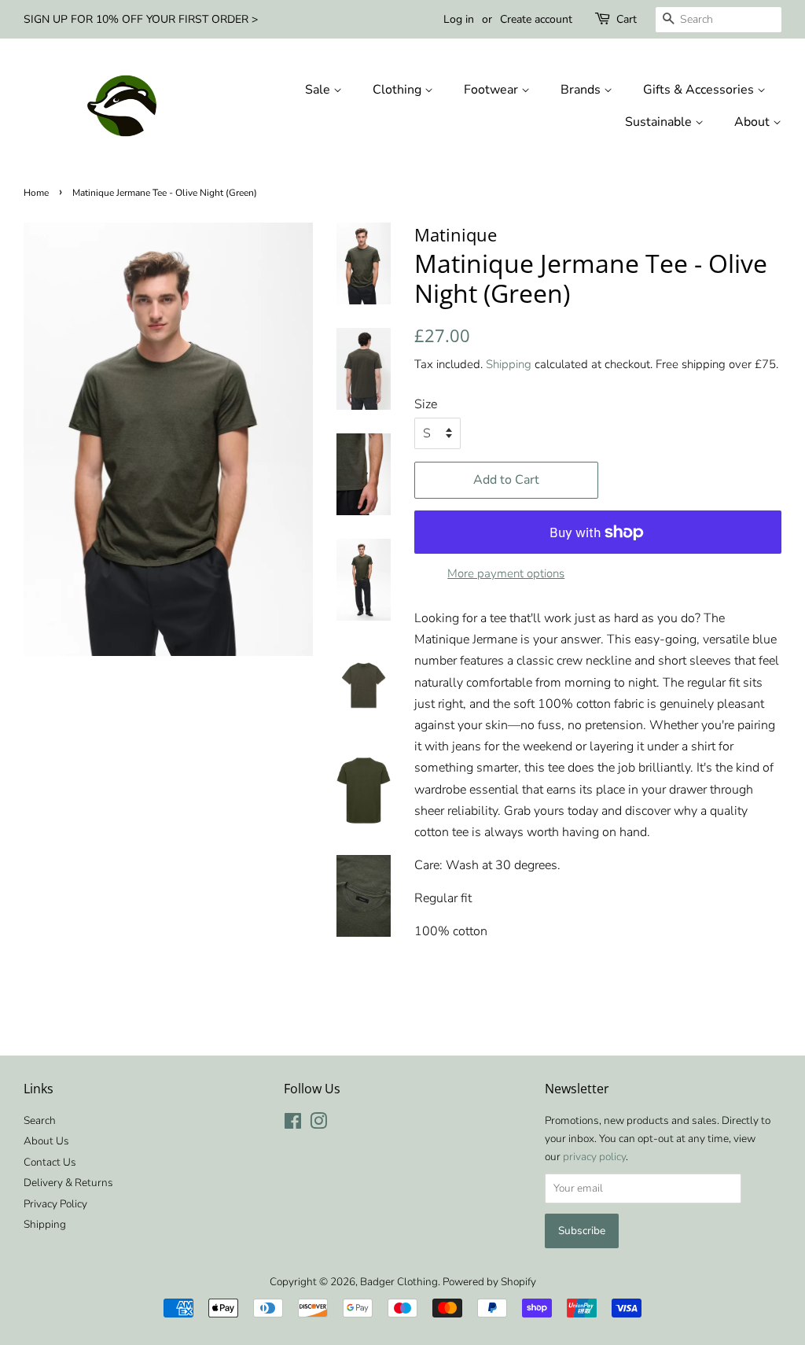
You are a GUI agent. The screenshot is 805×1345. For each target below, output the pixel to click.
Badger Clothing (399, 1281)
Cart (626, 19)
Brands (582, 89)
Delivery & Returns (68, 1182)
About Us (46, 1140)
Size (425, 404)
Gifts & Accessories (700, 89)
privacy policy (594, 1156)
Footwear (492, 89)
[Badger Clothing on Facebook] (293, 1124)
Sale (319, 89)
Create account (536, 19)
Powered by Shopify (489, 1281)
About (753, 122)
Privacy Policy (55, 1203)
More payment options (505, 573)
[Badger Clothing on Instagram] (318, 1124)
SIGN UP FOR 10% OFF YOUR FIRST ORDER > (141, 19)
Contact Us (50, 1162)
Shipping (508, 364)
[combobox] (718, 19)
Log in (458, 19)
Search (40, 1120)
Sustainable (660, 122)
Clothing (399, 89)
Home (36, 192)
